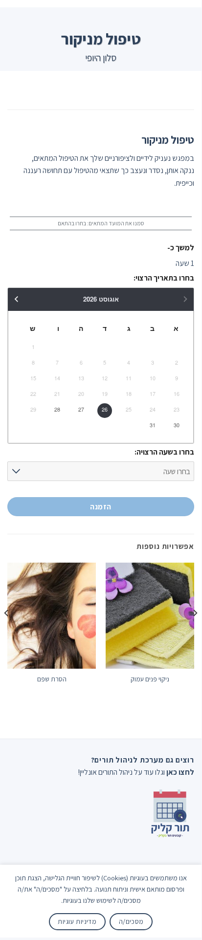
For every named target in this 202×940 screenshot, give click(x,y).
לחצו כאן (180, 772)
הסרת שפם (52, 679)
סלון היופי (100, 57)
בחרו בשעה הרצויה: (164, 452)
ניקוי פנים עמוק (150, 679)
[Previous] (195, 632)
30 (177, 425)
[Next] (7, 632)
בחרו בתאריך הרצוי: (164, 278)
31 (153, 425)
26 (105, 409)
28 (57, 409)
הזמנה (100, 506)
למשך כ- (180, 247)
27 (81, 409)
